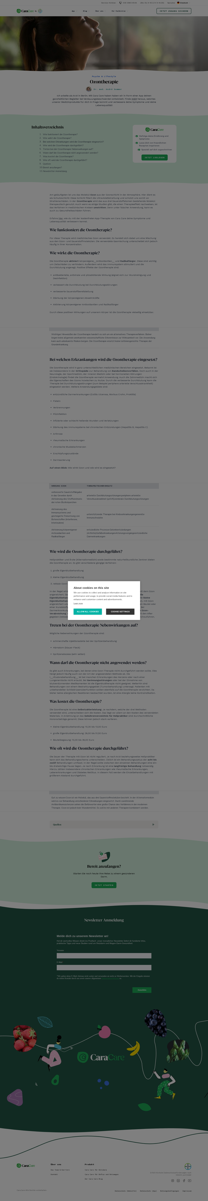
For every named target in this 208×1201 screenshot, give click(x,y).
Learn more (78, 603)
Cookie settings (120, 612)
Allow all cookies (88, 612)
